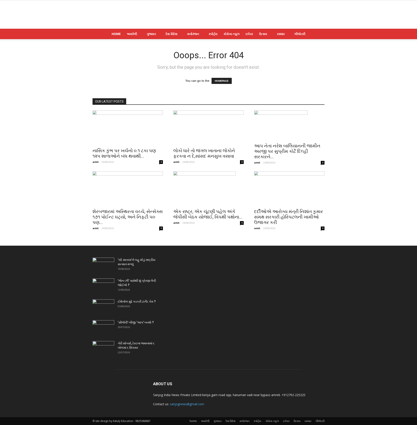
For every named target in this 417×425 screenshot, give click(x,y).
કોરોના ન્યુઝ (231, 34)
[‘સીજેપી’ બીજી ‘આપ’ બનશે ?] (103, 327)
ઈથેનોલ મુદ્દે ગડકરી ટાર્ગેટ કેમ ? (137, 301)
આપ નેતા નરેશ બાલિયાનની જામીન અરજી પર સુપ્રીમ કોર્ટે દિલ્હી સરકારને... (287, 151)
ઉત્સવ (263, 34)
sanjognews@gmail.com (187, 404)
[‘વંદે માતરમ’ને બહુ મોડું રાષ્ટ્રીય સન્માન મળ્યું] (103, 265)
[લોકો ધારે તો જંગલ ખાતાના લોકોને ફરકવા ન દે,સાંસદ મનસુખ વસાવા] (208, 127)
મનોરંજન (193, 34)
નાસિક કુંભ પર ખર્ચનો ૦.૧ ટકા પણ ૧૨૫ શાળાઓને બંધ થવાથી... (124, 153)
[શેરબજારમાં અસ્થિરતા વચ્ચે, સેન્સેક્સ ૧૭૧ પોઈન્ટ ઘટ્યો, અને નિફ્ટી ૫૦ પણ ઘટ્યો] (128, 188)
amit (96, 161)
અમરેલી (132, 34)
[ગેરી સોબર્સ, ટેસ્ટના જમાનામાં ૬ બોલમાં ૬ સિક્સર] (103, 348)
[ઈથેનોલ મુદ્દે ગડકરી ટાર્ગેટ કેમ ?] (103, 307)
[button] (319, 34)
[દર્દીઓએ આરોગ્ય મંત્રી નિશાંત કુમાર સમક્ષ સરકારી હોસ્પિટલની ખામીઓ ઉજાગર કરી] (289, 188)
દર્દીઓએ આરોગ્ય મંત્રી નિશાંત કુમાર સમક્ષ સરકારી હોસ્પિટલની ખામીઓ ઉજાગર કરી (288, 217)
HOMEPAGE (221, 81)
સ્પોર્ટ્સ (213, 34)
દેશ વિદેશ (171, 34)
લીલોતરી (300, 34)
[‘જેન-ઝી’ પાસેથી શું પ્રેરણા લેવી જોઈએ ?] (103, 286)
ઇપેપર (249, 34)
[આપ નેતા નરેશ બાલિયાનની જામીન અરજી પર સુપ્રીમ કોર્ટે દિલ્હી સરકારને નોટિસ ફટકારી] (289, 125)
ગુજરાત (151, 34)
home (116, 34)
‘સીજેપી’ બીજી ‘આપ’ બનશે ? (136, 322)
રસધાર (281, 34)
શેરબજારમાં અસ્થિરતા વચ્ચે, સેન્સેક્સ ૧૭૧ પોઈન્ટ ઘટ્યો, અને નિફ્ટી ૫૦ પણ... (128, 217)
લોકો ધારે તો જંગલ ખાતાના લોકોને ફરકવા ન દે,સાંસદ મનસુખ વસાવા (204, 153)
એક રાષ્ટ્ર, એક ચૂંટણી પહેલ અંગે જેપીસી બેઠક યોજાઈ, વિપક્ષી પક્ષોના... (207, 214)
